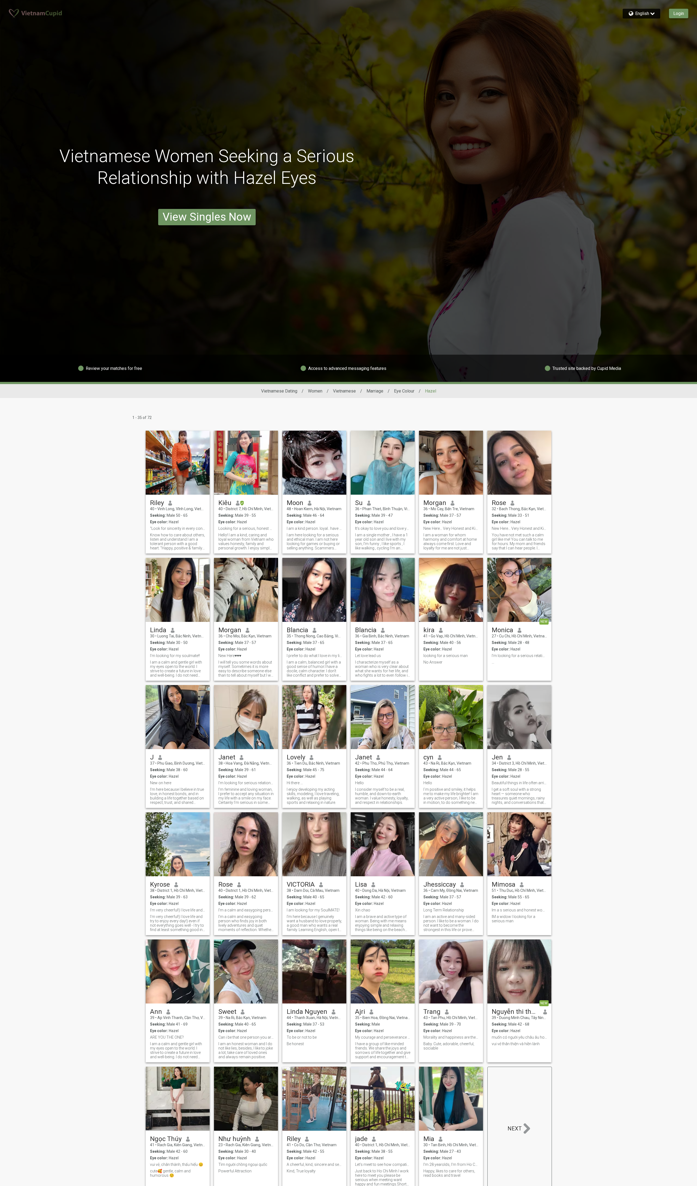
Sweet (227, 1011)
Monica (502, 630)
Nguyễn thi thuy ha (515, 1011)
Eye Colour (404, 391)
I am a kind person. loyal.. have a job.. (314, 528)
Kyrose (160, 884)
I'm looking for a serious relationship (519, 655)
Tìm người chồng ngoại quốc (242, 1164)
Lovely (296, 757)
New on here (160, 783)
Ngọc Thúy (166, 1139)
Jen (497, 757)
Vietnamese (344, 391)
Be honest (295, 1044)
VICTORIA (301, 884)
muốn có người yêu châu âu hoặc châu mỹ (519, 1037)
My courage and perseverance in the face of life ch (382, 1037)
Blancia (297, 630)
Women (315, 391)
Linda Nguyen (307, 1011)
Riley (157, 503)
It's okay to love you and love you (382, 528)
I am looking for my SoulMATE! (313, 910)
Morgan (434, 503)
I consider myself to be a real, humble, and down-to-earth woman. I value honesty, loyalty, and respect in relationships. (381, 796)
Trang (432, 1011)
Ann (156, 1011)
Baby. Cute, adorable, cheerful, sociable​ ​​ (448, 1046)
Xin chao (362, 910)
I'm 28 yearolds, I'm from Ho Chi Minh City (451, 1164)
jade (361, 1139)
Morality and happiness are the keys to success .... (451, 1037)
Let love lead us (368, 655)
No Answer (432, 662)
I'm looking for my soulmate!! (175, 655)
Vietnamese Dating (279, 391)
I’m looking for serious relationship (246, 783)
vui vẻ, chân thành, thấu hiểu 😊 (176, 1164)
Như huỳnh (234, 1139)
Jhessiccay (439, 884)
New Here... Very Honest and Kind (519, 528)
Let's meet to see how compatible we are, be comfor (382, 1164)
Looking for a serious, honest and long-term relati (246, 528)
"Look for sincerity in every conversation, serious (177, 528)
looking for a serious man (445, 655)
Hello (359, 783)
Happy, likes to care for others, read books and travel (449, 1173)
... (493, 662)
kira (429, 630)
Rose (499, 503)
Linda (158, 630)
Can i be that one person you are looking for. (246, 1037)
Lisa (361, 884)
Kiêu (224, 503)
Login (678, 13)
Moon (295, 503)
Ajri (360, 1011)
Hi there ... (295, 783)
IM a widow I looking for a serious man (513, 918)
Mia (428, 1139)
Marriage (374, 391)
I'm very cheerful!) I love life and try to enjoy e (177, 910)
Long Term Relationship (443, 910)
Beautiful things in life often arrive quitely (519, 783)
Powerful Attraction (235, 1171)
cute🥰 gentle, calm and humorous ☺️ (170, 1173)
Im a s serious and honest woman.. (519, 910)
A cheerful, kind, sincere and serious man (314, 1164)
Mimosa (503, 884)
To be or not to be (302, 1037)
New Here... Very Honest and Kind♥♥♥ (451, 528)
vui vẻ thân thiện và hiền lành (516, 1044)
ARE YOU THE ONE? (167, 1037)
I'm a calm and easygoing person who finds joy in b (246, 910)
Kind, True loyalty (301, 1171)
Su (359, 503)
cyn (428, 757)
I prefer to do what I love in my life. (314, 655)
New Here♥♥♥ (229, 655)
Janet (226, 757)
